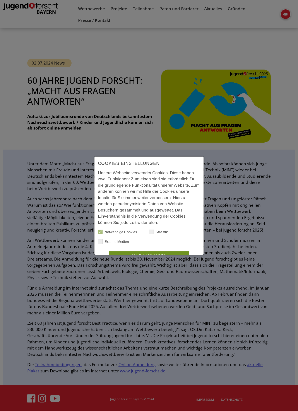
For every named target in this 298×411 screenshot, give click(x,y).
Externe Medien (116, 242)
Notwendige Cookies (120, 232)
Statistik (162, 232)
